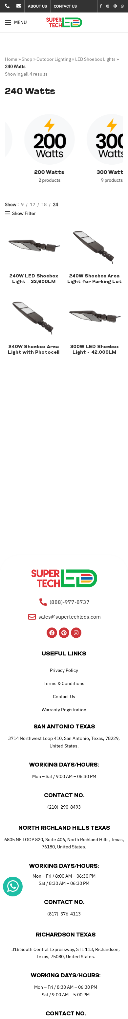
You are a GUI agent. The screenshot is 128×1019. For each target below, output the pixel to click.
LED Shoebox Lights (95, 59)
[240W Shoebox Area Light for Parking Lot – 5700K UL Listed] (94, 245)
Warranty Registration (64, 710)
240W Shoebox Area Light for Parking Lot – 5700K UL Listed (94, 282)
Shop (27, 59)
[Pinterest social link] (115, 6)
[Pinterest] (64, 633)
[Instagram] (76, 633)
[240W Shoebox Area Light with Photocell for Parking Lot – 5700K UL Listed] (33, 316)
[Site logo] (64, 22)
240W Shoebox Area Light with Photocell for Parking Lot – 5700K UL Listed (33, 355)
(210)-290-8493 (64, 807)
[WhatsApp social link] (122, 6)
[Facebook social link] (101, 6)
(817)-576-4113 (64, 914)
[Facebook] (52, 633)
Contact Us (64, 696)
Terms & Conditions (64, 683)
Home (11, 59)
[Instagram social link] (107, 6)
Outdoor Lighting (53, 59)
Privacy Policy (64, 670)
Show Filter (24, 213)
